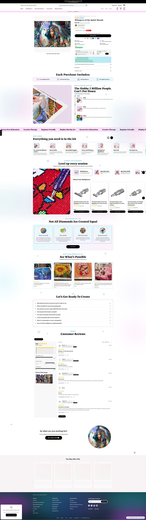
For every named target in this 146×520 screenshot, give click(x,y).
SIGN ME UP (104, 501)
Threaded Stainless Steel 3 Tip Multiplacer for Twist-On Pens (99, 202)
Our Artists (35, 508)
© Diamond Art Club (76, 204)
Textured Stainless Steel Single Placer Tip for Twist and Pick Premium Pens (135, 203)
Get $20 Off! (114, 5)
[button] (69, 34)
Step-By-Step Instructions (38, 504)
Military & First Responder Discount (76, 504)
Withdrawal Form (55, 510)
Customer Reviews (36, 506)
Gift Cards (72, 500)
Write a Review (39, 339)
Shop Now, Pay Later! (74, 506)
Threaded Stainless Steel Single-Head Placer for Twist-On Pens (117, 203)
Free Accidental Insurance (56, 502)
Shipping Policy (55, 506)
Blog (34, 510)
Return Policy (54, 508)
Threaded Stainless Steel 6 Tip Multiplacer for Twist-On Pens (81, 202)
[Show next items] (111, 137)
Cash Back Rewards (73, 502)
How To (106, 8)
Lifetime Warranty (55, 504)
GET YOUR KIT (73, 246)
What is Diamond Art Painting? (38, 502)
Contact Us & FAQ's (55, 500)
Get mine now (52, 438)
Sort (103, 342)
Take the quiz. (141, 517)
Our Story (34, 500)
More (110, 8)
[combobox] (73, 5)
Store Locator (35, 513)
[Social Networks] (89, 505)
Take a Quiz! (97, 508)
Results (102, 8)
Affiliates (71, 508)
